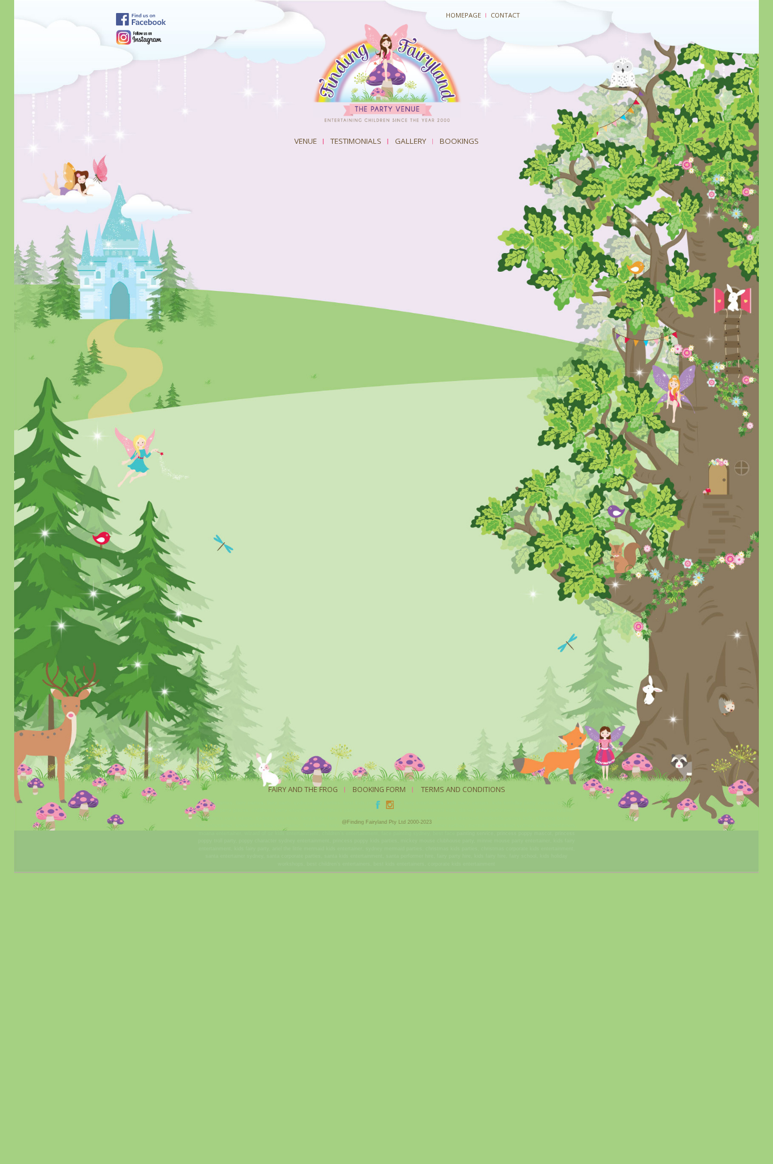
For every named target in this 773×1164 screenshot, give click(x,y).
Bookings (459, 141)
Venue (305, 141)
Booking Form (379, 789)
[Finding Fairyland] (386, 74)
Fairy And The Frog (303, 789)
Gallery (410, 141)
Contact (505, 15)
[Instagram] (138, 37)
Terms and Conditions (463, 789)
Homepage (463, 15)
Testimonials (355, 141)
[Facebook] (141, 19)
